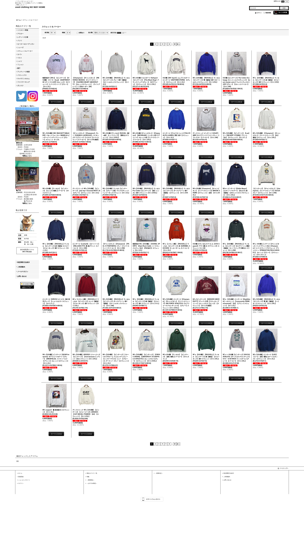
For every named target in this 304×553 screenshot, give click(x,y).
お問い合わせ (22, 276)
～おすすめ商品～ (92, 483)
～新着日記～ (159, 473)
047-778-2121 (27, 252)
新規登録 (268, 12)
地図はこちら (27, 156)
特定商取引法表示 (23, 262)
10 (174, 44)
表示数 (47, 32)
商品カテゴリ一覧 (92, 473)
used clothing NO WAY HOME (30, 7)
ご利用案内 (21, 267)
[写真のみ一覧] (119, 32)
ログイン (259, 12)
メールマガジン (22, 271)
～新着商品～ (91, 480)
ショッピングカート (24, 480)
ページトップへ (284, 468)
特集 (88, 476)
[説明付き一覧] (125, 32)
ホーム (20, 473)
